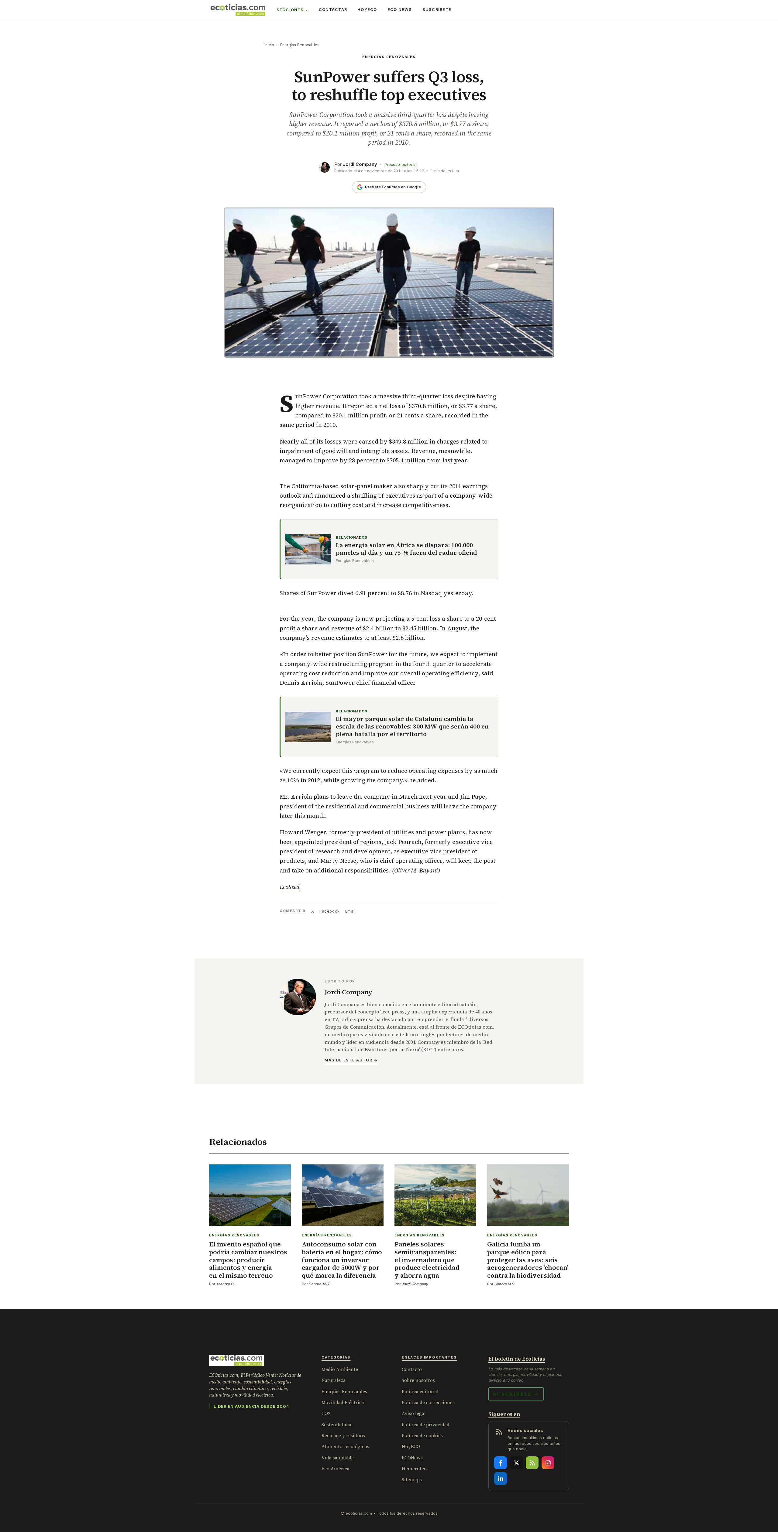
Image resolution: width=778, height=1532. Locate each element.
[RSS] (532, 1462)
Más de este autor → (351, 1060)
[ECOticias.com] (238, 10)
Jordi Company (360, 164)
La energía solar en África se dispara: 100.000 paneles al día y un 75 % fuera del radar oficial (406, 549)
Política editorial (420, 1391)
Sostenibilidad (337, 1424)
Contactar (333, 9)
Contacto (412, 1369)
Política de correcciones (428, 1402)
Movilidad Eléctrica (343, 1402)
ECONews (412, 1458)
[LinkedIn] (500, 1478)
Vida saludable (338, 1458)
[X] (516, 1462)
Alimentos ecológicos (345, 1446)
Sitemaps (412, 1479)
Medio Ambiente (340, 1369)
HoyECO (367, 9)
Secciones (290, 10)
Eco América (335, 1468)
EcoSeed (290, 887)
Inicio (269, 45)
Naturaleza (334, 1380)
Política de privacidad (425, 1424)
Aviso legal (414, 1413)
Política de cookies (422, 1435)
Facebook (329, 911)
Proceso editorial (400, 164)
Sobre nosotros (418, 1380)
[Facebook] (500, 1462)
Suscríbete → (516, 1393)
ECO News (399, 9)
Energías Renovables (300, 45)
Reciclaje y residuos (343, 1435)
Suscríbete (437, 9)
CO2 (326, 1413)
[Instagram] (548, 1462)
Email (350, 911)
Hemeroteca (415, 1468)
